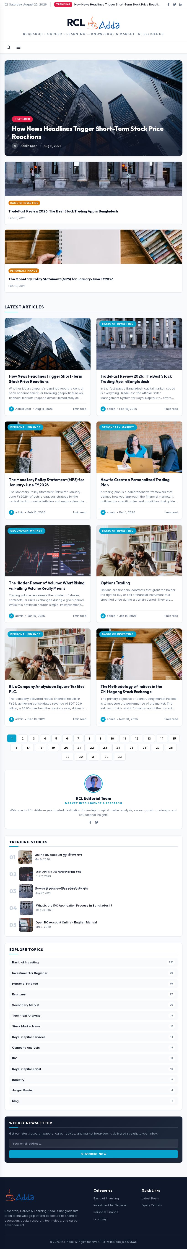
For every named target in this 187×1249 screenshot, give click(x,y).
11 (124, 738)
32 (106, 756)
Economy (100, 1219)
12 (136, 738)
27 (158, 747)
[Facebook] (168, 4)
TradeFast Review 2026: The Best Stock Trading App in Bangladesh (63, 211)
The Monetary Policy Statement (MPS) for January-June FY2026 (61, 279)
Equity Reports (152, 1205)
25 (131, 747)
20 (66, 747)
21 (79, 747)
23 (105, 747)
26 (145, 747)
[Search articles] (8, 47)
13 (149, 738)
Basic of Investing (106, 1198)
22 (92, 747)
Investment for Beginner (111, 1205)
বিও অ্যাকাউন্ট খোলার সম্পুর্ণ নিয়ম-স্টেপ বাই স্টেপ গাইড (61, 888)
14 (162, 738)
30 (81, 756)
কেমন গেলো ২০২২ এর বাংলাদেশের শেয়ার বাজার (58, 871)
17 (28, 747)
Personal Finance (106, 1212)
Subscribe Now (93, 1154)
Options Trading (115, 583)
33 (120, 756)
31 (93, 756)
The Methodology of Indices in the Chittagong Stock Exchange (131, 689)
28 (171, 747)
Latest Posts (150, 1198)
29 (67, 756)
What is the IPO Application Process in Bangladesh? (74, 905)
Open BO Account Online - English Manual (66, 922)
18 (40, 747)
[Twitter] (174, 4)
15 (174, 738)
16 (16, 747)
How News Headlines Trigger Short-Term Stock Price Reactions (45, 379)
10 (112, 738)
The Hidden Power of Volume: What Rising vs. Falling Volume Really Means (47, 586)
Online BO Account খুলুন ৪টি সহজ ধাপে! (58, 855)
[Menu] (18, 47)
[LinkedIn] (180, 4)
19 (53, 747)
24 (118, 747)
